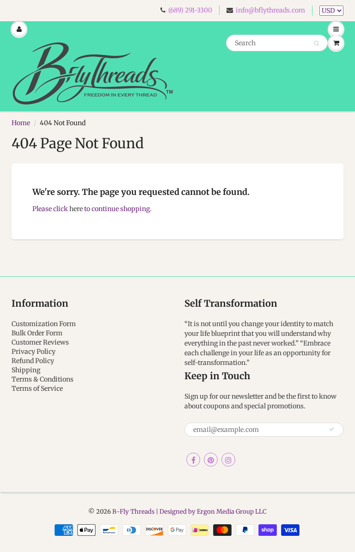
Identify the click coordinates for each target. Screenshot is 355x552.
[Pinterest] (211, 460)
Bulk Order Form (37, 333)
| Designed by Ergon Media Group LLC (210, 512)
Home (21, 123)
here (76, 209)
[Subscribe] (332, 429)
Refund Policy (33, 361)
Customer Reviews (40, 342)
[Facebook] (193, 460)
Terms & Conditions (42, 379)
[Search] (316, 43)
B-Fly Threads (133, 512)
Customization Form (44, 324)
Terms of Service (37, 388)
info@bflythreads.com (270, 10)
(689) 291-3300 (190, 10)
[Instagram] (228, 460)
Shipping (26, 370)
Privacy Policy (33, 351)
